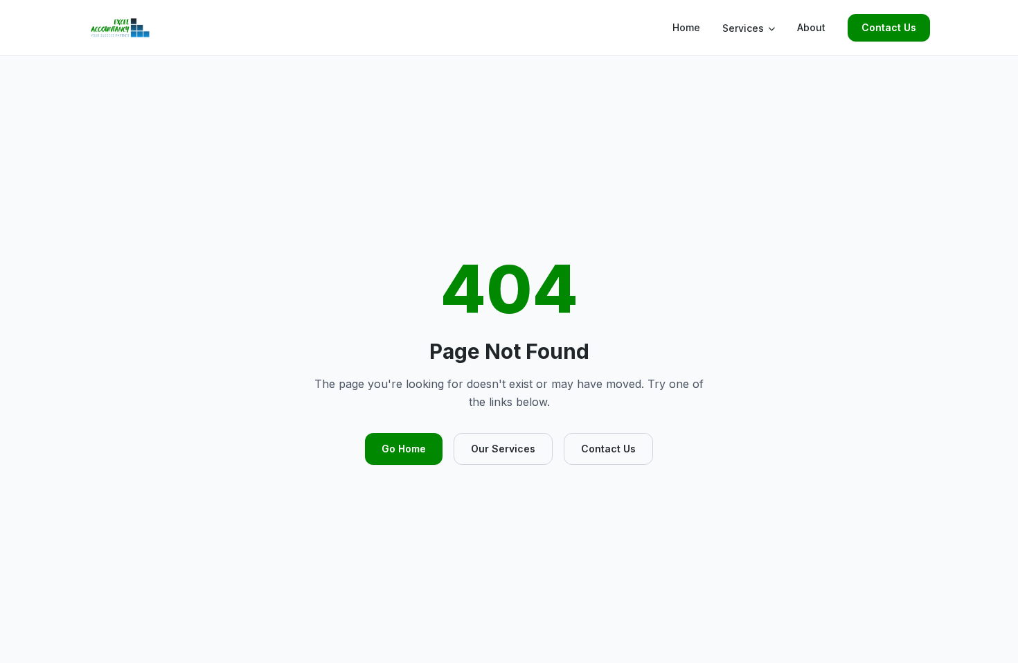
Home (686, 27)
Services (743, 28)
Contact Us (888, 27)
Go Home (404, 448)
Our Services (503, 448)
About (811, 27)
